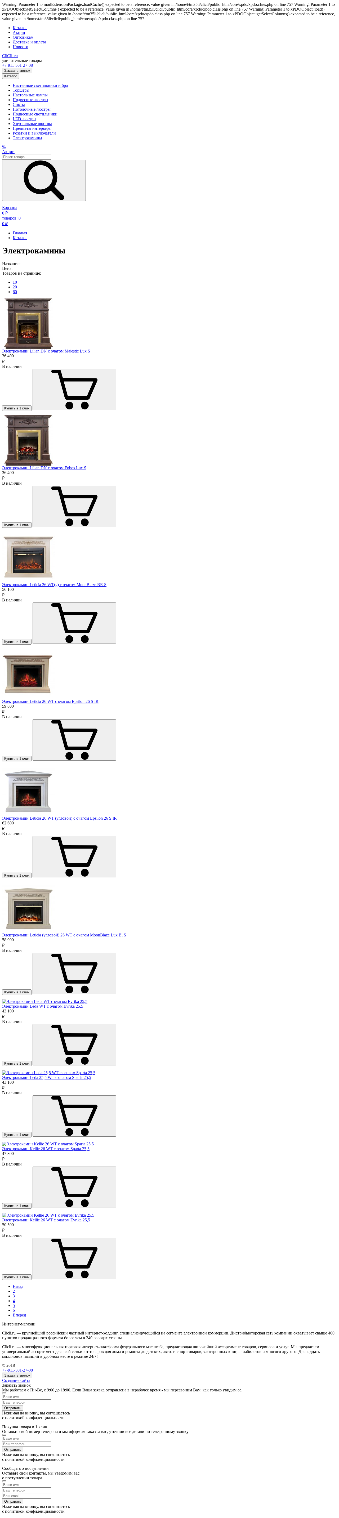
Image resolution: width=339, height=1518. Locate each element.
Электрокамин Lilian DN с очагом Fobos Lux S (44, 468)
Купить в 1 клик (16, 408)
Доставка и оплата (29, 42)
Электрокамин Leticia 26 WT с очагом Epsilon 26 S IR (50, 701)
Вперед (19, 1315)
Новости (20, 46)
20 (15, 287)
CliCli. (10, 55)
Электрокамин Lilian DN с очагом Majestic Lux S (46, 351)
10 (15, 282)
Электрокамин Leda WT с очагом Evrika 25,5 (42, 1006)
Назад (18, 1286)
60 (15, 291)
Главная (20, 233)
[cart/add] (74, 389)
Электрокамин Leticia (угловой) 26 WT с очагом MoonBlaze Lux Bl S (64, 935)
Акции (19, 32)
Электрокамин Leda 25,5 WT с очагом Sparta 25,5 (46, 1077)
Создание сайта (16, 1380)
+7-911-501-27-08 (17, 65)
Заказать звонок (17, 71)
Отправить (12, 1408)
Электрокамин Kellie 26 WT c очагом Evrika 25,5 (46, 1220)
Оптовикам (23, 37)
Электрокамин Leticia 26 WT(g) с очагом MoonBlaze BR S (54, 584)
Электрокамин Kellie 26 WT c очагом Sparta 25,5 (46, 1148)
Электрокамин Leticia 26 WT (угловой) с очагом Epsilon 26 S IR (59, 818)
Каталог (20, 27)
